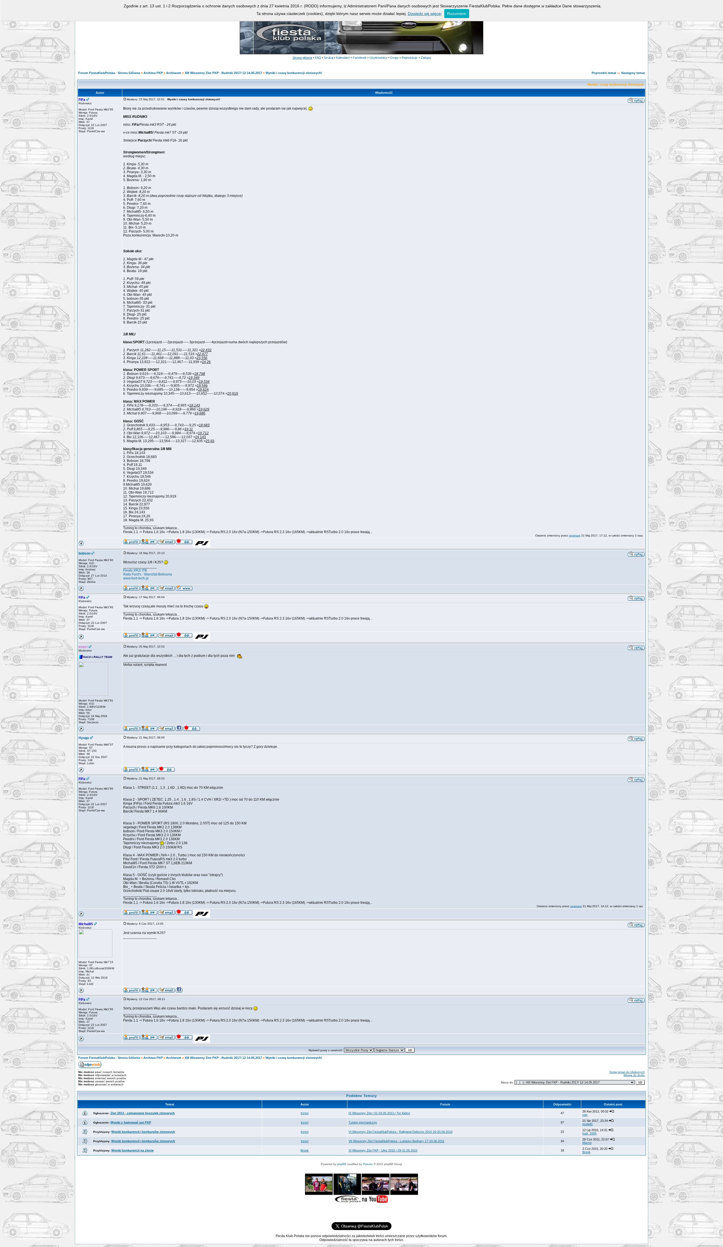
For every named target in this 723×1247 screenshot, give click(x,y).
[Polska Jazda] (201, 546)
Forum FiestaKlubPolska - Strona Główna (109, 73)
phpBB (341, 1164)
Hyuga (84, 738)
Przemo (368, 1164)
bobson (84, 553)
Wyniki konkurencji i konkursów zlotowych (143, 1131)
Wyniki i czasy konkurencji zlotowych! (293, 73)
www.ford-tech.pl (136, 578)
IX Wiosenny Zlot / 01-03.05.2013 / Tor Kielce (379, 1113)
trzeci (83, 647)
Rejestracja (409, 57)
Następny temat (633, 73)
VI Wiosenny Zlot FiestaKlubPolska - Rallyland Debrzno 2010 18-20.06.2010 (400, 1131)
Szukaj (328, 57)
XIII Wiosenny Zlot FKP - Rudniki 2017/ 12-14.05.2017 (223, 73)
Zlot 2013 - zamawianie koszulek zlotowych (142, 1113)
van (584, 1114)
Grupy (394, 57)
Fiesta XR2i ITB (135, 570)
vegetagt (574, 535)
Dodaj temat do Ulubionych (627, 1072)
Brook (304, 1150)
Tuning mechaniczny (363, 1122)
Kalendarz (343, 57)
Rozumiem (456, 13)
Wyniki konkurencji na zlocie (132, 1150)
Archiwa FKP (153, 73)
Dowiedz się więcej (424, 13)
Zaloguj (426, 57)
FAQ (318, 57)
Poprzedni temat (604, 73)
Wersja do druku (634, 1075)
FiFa (82, 100)
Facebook (360, 57)
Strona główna (302, 57)
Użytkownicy (378, 57)
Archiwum (173, 73)
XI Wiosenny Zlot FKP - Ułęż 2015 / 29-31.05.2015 (383, 1150)
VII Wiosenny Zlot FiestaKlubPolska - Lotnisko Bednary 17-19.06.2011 (396, 1141)
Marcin (587, 1142)
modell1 (587, 1124)
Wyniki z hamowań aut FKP (130, 1122)
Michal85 (86, 924)
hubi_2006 (589, 1133)
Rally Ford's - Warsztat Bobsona (147, 574)
